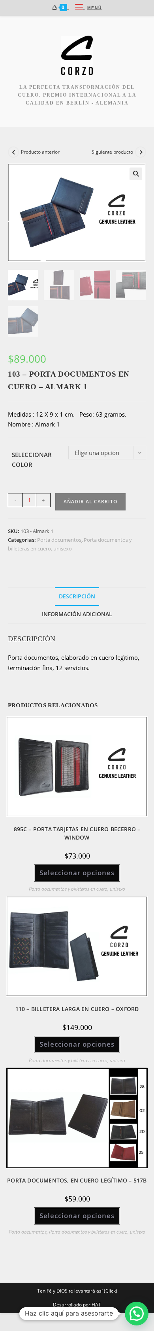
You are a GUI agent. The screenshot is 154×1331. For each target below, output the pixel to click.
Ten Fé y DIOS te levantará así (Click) (77, 1290)
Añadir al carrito (90, 501)
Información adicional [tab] (77, 614)
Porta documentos (59, 539)
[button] (136, 174)
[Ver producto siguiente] (140, 152)
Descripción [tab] (77, 596)
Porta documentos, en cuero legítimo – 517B (76, 1180)
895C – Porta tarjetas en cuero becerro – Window (77, 833)
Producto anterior (40, 152)
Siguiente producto (112, 152)
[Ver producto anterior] (13, 152)
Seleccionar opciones (77, 872)
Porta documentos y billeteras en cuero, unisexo (77, 888)
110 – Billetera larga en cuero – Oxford (77, 1009)
